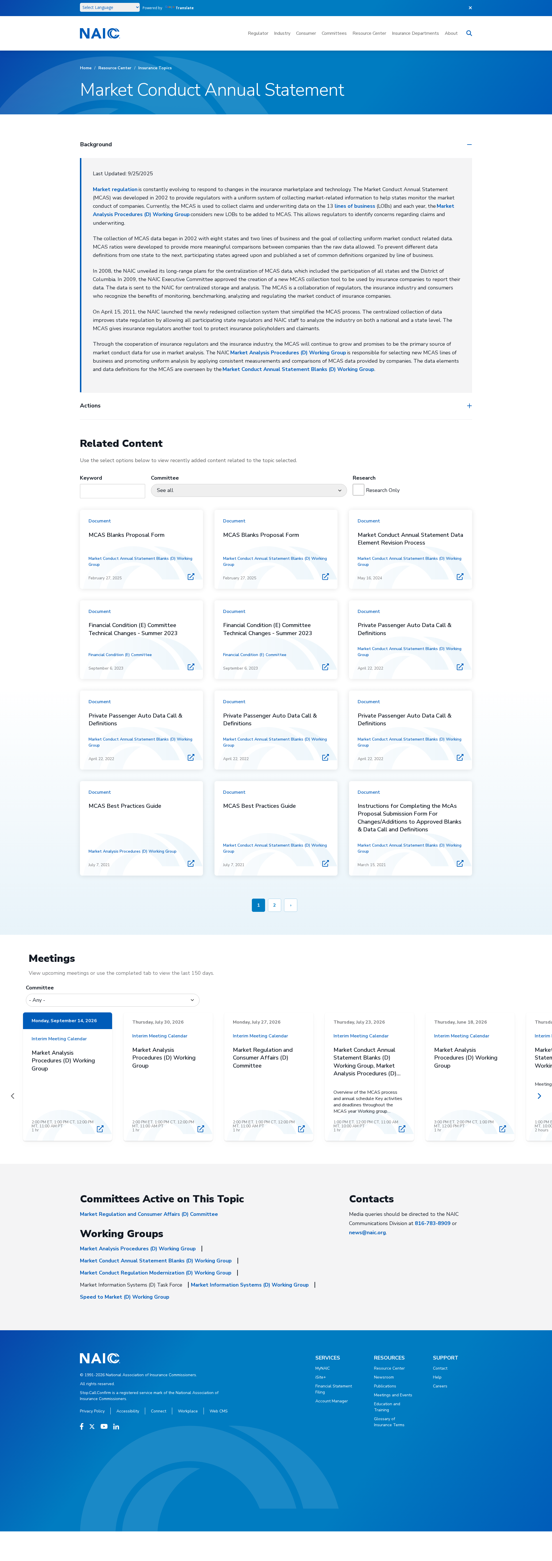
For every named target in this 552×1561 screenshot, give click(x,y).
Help (437, 1377)
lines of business (355, 206)
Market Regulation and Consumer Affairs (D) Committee (149, 1214)
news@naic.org (367, 1232)
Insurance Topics (155, 68)
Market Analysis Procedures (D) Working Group (288, 352)
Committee (40, 987)
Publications (385, 1386)
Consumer (306, 33)
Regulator (258, 33)
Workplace (188, 1411)
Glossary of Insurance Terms (389, 1422)
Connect (158, 1411)
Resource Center (369, 33)
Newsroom (384, 1377)
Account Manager (331, 1401)
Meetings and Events (393, 1395)
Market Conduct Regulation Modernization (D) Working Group (155, 1272)
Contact (440, 1368)
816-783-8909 (433, 1223)
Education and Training (387, 1407)
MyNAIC (322, 1368)
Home (85, 68)
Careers (440, 1386)
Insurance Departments (415, 33)
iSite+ (320, 1377)
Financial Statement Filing (333, 1389)
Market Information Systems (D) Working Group (250, 1284)
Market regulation (115, 189)
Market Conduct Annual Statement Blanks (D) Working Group (298, 369)
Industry (282, 33)
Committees (334, 33)
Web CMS (219, 1411)
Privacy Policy (92, 1411)
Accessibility (127, 1411)
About (451, 33)
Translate (185, 7)
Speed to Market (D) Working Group (124, 1296)
